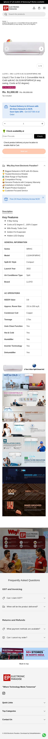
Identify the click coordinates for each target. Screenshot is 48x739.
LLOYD (5, 74)
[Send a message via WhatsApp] (44, 735)
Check (40, 136)
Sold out (24, 151)
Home (4, 21)
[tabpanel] (24, 367)
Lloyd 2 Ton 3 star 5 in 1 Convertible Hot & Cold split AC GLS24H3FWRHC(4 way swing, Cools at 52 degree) (19, 23)
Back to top (24, 664)
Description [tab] (7, 211)
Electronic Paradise (13, 733)
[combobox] (24, 14)
